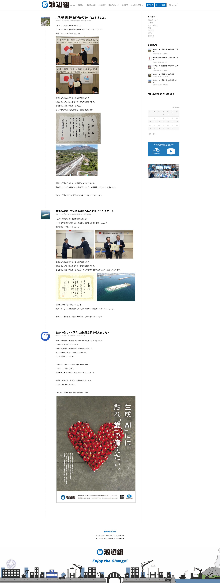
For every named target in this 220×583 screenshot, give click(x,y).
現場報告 (77, 20)
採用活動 (151, 30)
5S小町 (150, 23)
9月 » (155, 134)
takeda (89, 20)
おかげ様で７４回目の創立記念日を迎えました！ (83, 332)
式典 (149, 28)
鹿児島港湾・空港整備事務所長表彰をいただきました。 (86, 211)
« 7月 (150, 134)
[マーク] (45, 336)
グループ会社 (152, 25)
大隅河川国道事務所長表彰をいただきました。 (81, 17)
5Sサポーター (153, 20)
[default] (45, 21)
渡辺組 (73, 20)
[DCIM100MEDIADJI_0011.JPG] (45, 214)
